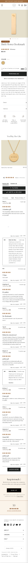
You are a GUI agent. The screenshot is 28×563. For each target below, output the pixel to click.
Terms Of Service (6, 556)
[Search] (19, 5)
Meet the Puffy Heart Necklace (14, 1)
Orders (6, 534)
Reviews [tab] (5, 184)
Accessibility (5, 554)
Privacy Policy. (20, 496)
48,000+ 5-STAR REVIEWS (14, 510)
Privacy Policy (14, 554)
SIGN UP (14, 490)
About (6, 530)
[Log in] (22, 5)
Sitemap (15, 556)
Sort (13, 198)
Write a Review (17, 192)
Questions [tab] (13, 184)
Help (5, 539)
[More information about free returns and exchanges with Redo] (25, 69)
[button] (10, 38)
